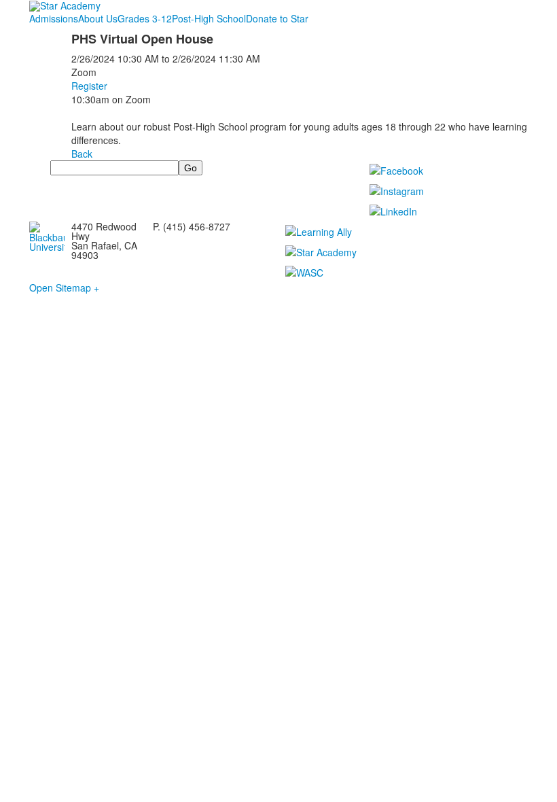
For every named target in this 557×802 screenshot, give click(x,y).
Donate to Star (277, 18)
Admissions (53, 18)
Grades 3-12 (145, 18)
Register (89, 85)
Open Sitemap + (64, 287)
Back (81, 153)
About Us (98, 18)
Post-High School (209, 18)
